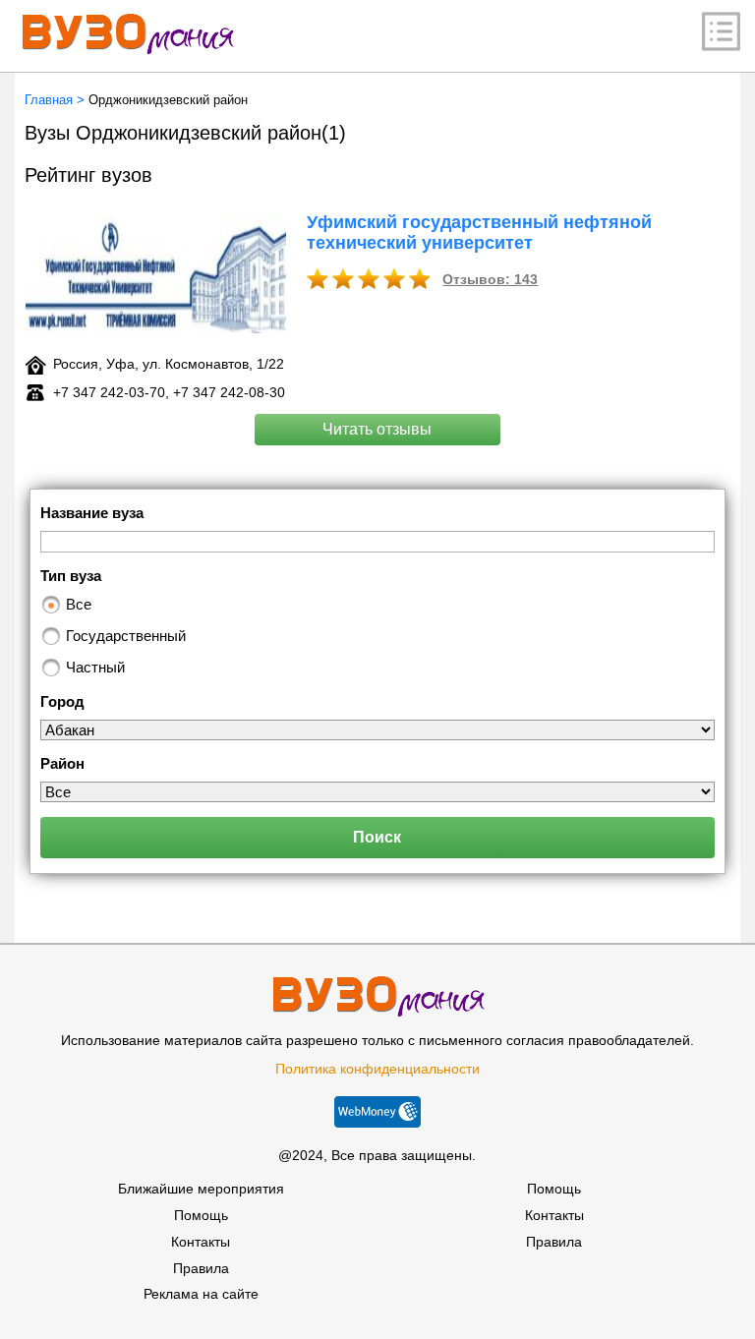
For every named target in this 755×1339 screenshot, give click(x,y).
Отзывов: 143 (490, 279)
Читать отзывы (377, 429)
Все (78, 604)
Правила (201, 1268)
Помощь (201, 1215)
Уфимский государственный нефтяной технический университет (479, 232)
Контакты (200, 1242)
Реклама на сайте (201, 1294)
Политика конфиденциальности (377, 1069)
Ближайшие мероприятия (201, 1188)
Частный (95, 667)
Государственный (126, 635)
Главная (49, 99)
